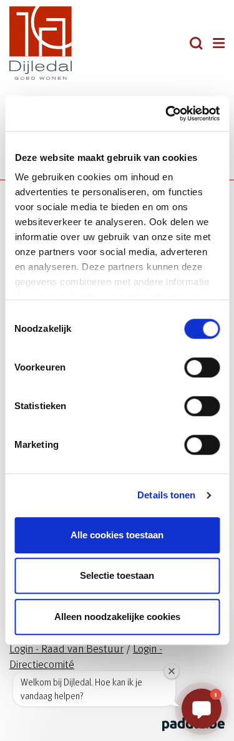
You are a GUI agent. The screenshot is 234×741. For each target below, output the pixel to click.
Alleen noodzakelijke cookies (117, 616)
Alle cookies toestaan (117, 535)
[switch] (202, 367)
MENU (219, 43)
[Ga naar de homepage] (63, 43)
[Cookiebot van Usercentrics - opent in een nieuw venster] (167, 113)
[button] (196, 43)
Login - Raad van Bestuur (66, 647)
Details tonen (166, 495)
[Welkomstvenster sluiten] (171, 671)
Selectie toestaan (117, 575)
